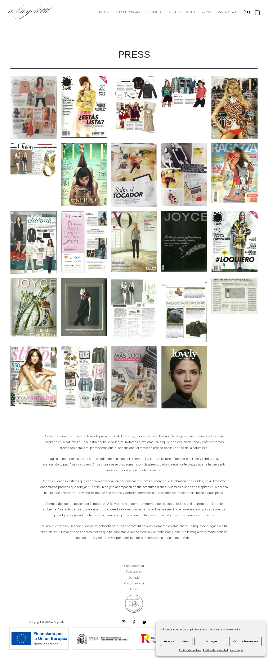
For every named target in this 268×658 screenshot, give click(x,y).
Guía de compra (134, 565)
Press (134, 589)
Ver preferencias (245, 641)
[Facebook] (134, 622)
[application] (107, 12)
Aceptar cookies (176, 641)
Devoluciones (134, 571)
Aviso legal (236, 650)
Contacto (134, 577)
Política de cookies (190, 650)
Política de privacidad (215, 650)
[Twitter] (144, 622)
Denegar (211, 641)
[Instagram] (123, 622)
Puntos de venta (134, 583)
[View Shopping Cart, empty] (257, 12)
